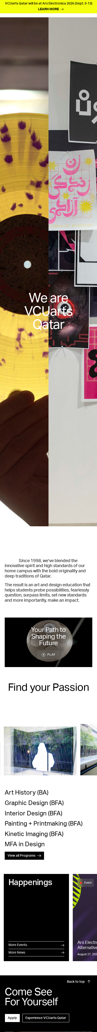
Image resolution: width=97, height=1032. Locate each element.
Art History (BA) (26, 793)
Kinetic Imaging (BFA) (34, 834)
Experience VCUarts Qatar (45, 1018)
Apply (12, 1018)
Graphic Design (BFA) (34, 803)
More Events (17, 945)
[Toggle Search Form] (34, 28)
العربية (88, 17)
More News (16, 952)
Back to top (76, 981)
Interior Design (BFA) (33, 813)
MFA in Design (25, 844)
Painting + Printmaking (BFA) (44, 824)
